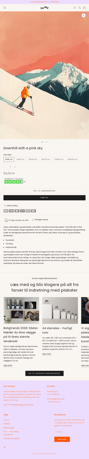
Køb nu (44, 197)
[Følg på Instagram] (4, 447)
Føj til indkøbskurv (44, 191)
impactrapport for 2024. (23, 404)
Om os (6, 420)
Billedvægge (8, 428)
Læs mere (7, 365)
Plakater (7, 424)
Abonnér (62, 439)
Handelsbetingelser (11, 438)
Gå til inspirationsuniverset (45, 373)
